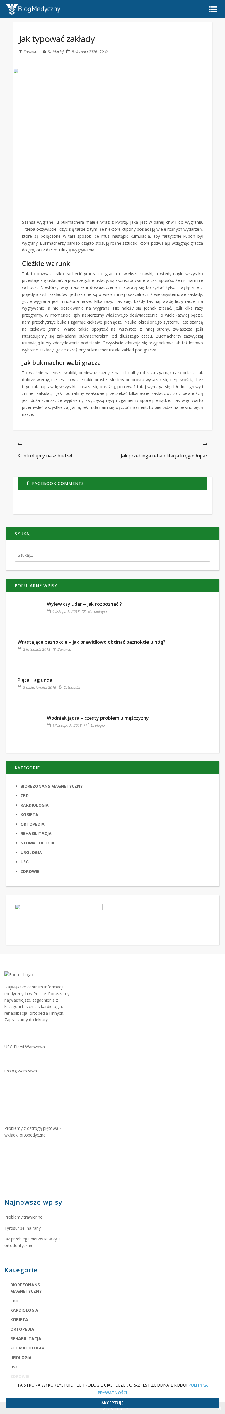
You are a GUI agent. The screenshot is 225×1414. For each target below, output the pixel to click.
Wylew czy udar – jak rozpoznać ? (84, 604)
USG (25, 862)
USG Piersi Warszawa (24, 1046)
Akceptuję (112, 1403)
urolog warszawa (20, 1070)
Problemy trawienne (23, 1217)
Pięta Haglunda (35, 680)
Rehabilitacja (36, 833)
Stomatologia (37, 843)
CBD (25, 795)
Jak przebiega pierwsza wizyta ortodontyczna (32, 1242)
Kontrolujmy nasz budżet (45, 455)
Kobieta (29, 814)
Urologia (98, 725)
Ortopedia (71, 687)
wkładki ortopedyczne (25, 1135)
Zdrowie (30, 51)
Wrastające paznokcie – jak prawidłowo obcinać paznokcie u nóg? (92, 642)
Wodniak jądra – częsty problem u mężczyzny (98, 718)
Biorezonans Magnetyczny (52, 786)
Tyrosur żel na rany (22, 1228)
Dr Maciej (55, 51)
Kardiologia (97, 611)
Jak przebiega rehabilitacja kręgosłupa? (164, 455)
